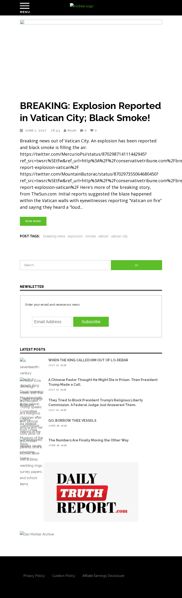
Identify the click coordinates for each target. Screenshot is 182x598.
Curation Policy (63, 576)
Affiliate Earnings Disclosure (103, 576)
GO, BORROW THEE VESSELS (72, 420)
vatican (103, 236)
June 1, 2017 (36, 130)
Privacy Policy (34, 576)
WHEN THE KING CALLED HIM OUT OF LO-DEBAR (88, 360)
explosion (75, 236)
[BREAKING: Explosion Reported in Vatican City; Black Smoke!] (91, 57)
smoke (90, 236)
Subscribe (91, 321)
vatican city (119, 236)
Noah (72, 130)
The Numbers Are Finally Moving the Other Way (88, 440)
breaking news (54, 236)
